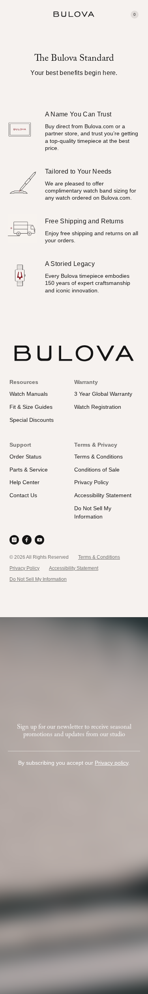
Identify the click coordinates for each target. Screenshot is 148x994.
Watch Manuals (28, 394)
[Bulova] (73, 14)
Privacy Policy (91, 482)
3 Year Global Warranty (103, 394)
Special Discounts (31, 420)
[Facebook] (27, 540)
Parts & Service (28, 469)
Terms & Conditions (98, 456)
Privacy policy (111, 763)
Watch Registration (97, 407)
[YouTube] (39, 540)
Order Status (25, 456)
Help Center (24, 482)
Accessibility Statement (102, 495)
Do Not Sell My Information (38, 579)
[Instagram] (14, 540)
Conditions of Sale (97, 469)
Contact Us (23, 495)
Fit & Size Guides (30, 407)
